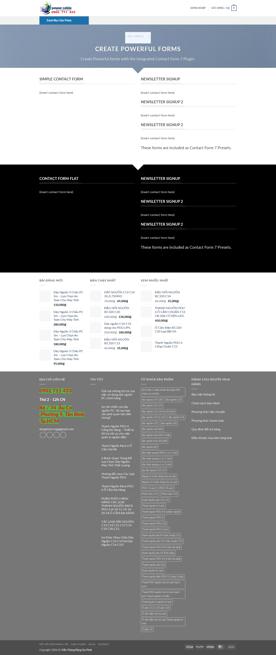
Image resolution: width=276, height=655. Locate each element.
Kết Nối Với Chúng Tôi (53, 644)
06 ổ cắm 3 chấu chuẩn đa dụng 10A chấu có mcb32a (161, 392)
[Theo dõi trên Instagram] (50, 435)
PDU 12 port (149, 488)
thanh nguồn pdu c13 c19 (155, 500)
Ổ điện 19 (147, 629)
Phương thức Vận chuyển (208, 411)
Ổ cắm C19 (164, 608)
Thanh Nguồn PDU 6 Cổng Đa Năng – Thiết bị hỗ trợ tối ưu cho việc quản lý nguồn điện (117, 432)
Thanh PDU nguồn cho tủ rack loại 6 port (161, 584)
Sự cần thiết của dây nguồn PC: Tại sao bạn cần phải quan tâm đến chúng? (116, 412)
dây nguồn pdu (149, 447)
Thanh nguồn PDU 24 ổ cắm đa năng (161, 559)
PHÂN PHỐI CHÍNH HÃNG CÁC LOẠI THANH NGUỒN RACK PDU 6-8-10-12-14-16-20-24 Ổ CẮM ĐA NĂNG (118, 506)
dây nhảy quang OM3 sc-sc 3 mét (159, 453)
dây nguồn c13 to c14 (153, 417)
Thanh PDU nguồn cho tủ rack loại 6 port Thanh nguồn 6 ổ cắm (161, 594)
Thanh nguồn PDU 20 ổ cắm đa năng (161, 547)
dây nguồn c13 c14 (152, 405)
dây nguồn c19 (150, 423)
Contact (103, 644)
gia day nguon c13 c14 (154, 470)
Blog (92, 644)
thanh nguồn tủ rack (152, 571)
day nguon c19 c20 (152, 400)
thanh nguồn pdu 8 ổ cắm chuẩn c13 (161, 535)
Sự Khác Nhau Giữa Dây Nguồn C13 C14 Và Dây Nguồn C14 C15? (117, 541)
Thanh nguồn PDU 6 (153, 518)
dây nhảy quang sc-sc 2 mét (156, 464)
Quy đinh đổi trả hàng (206, 429)
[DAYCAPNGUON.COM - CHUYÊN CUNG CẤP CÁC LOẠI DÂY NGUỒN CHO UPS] (58, 8)
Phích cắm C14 (169, 494)
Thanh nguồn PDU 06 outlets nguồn (161, 512)
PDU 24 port (166, 488)
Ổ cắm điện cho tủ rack (154, 614)
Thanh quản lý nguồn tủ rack (157, 602)
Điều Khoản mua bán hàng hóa (212, 437)
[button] (198, 8)
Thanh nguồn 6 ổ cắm (153, 506)
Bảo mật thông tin (203, 394)
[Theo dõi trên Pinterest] (63, 435)
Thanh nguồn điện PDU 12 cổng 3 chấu (162, 577)
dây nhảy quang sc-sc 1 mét (156, 458)
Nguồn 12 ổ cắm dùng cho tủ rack (159, 482)
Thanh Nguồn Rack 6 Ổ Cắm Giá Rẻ (116, 447)
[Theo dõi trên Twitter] (56, 435)
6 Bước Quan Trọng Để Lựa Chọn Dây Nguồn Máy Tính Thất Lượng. (116, 462)
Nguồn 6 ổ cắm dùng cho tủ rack (159, 476)
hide (145, 36)
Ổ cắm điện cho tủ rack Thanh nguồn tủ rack (162, 622)
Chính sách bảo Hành (206, 403)
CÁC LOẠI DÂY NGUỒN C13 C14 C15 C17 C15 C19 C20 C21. (117, 525)
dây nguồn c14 (176, 417)
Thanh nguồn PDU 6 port (155, 529)
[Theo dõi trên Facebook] (43, 435)
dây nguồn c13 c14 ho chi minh (158, 411)
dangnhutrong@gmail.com (56, 429)
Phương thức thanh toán (208, 420)
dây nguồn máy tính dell (154, 441)
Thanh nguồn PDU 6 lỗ (154, 524)
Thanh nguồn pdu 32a (153, 565)
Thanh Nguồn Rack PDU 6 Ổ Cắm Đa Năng (117, 488)
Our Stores (78, 644)
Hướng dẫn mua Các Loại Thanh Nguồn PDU (117, 475)
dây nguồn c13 (173, 400)
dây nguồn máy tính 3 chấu (156, 435)
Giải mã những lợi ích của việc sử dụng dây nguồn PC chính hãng (118, 395)
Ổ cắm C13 (148, 608)
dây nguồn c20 (169, 423)
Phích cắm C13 (150, 494)
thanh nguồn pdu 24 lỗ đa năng (158, 553)
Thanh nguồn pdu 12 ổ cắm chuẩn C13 (162, 541)
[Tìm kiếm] (186, 8)
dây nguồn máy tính (152, 429)
